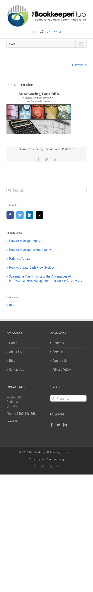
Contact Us (16, 369)
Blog (12, 305)
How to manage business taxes (30, 250)
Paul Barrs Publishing (52, 459)
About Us (15, 352)
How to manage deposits (26, 241)
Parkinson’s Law (19, 258)
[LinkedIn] (29, 215)
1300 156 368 (53, 32)
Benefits (58, 343)
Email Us (12, 421)
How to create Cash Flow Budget (31, 267)
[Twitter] (20, 215)
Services (58, 352)
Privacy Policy (62, 369)
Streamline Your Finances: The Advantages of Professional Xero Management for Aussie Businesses (45, 278)
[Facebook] (10, 215)
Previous (81, 65)
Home (13, 343)
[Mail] (39, 215)
